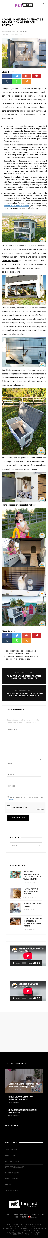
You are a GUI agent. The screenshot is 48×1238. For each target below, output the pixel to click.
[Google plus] (26, 76)
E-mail (11, 775)
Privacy (10, 800)
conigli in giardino (28, 651)
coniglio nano (11, 659)
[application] (26, 956)
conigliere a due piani (32, 656)
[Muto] (34, 963)
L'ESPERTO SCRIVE (12, 1173)
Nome (11, 763)
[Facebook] (7, 76)
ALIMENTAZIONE (11, 1150)
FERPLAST (23, 1217)
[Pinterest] (36, 76)
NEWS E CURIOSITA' (12, 1179)
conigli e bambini (12, 651)
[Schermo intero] (38, 963)
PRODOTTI (9, 1185)
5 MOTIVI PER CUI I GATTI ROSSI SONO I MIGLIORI (31, 891)
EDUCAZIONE (10, 1156)
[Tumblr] (7, 81)
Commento (12, 729)
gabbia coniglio (25, 659)
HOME (7, 1214)
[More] (26, 81)
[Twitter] (16, 76)
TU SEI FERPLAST (11, 1190)
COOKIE (15, 1217)
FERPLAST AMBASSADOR (14, 1167)
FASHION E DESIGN (12, 1161)
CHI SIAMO (15, 1214)
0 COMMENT (22, 32)
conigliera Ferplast (14, 656)
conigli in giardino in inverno (17, 654)
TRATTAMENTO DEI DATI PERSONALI (32, 1214)
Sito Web (11, 786)
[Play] (13, 963)
